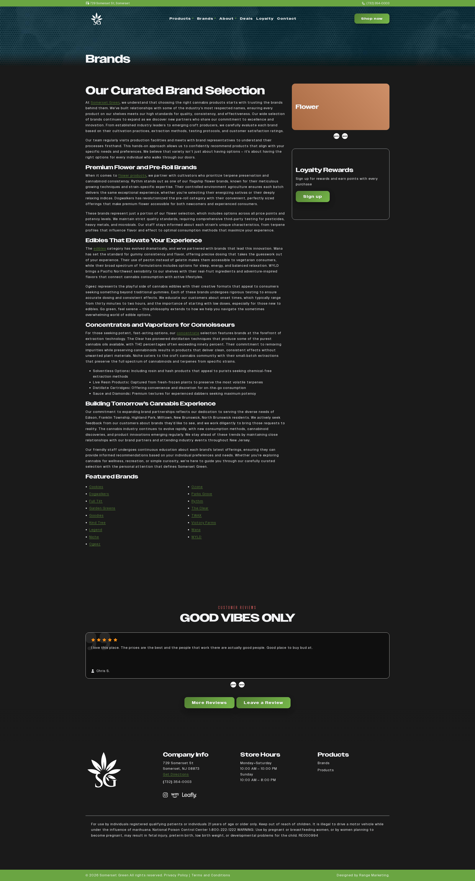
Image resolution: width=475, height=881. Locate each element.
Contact (287, 18)
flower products (132, 175)
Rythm (197, 501)
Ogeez (95, 544)
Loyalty (265, 18)
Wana (196, 529)
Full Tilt (96, 501)
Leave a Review (263, 702)
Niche (94, 537)
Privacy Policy (176, 875)
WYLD (196, 537)
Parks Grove (201, 493)
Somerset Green (105, 102)
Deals (246, 18)
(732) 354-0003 (377, 3)
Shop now (372, 18)
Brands (205, 18)
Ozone (197, 486)
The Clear (200, 508)
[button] (340, 107)
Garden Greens (102, 508)
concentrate (188, 333)
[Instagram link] (165, 795)
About (226, 18)
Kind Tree (97, 522)
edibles (100, 248)
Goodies (96, 515)
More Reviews (209, 702)
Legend (95, 529)
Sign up (312, 196)
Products (180, 18)
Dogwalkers (99, 493)
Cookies (96, 486)
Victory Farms (203, 522)
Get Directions (176, 774)
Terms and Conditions (210, 875)
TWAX (196, 515)
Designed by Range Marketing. (363, 875)
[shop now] (175, 795)
